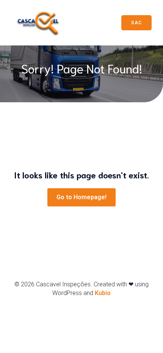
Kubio (103, 293)
